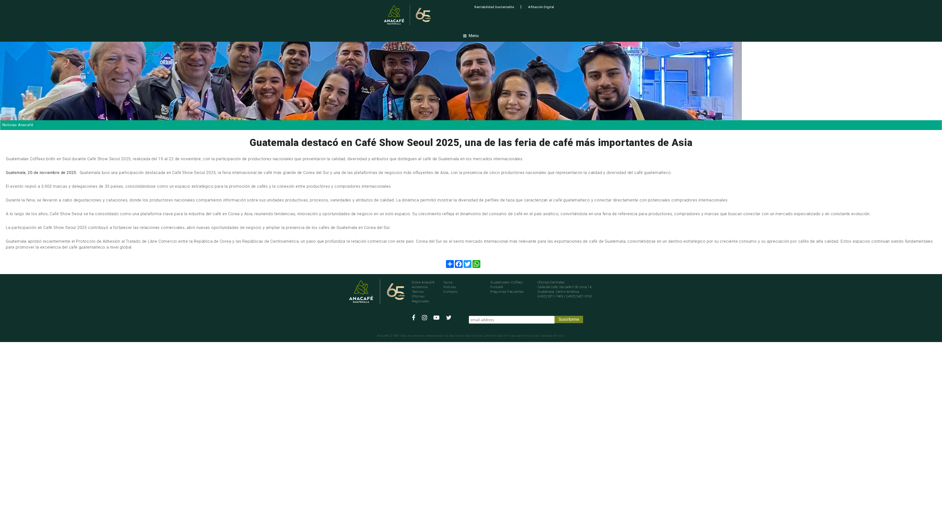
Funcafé (496, 287)
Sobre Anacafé (423, 282)
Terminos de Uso (533, 335)
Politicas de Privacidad (506, 335)
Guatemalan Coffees (506, 282)
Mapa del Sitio (555, 335)
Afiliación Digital (541, 7)
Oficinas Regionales (420, 298)
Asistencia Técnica (420, 289)
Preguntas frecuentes (507, 291)
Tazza (448, 282)
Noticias (449, 287)
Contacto (450, 291)
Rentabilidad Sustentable (494, 7)
